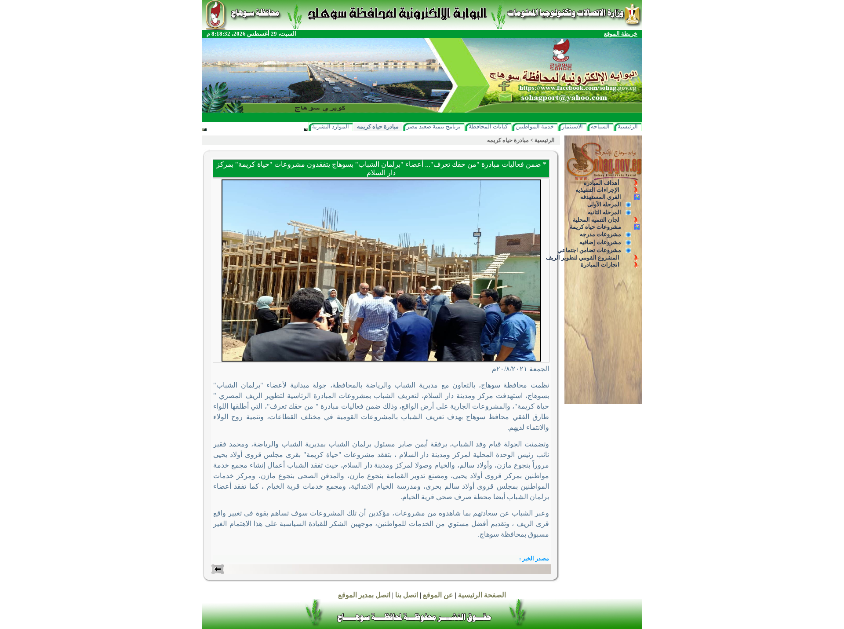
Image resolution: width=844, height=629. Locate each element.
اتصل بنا (406, 595)
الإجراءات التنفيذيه (597, 190)
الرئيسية (628, 126)
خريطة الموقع (620, 33)
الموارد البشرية (330, 126)
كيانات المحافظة (488, 126)
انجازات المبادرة (600, 264)
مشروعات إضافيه (600, 242)
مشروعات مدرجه (600, 234)
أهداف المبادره (601, 182)
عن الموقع (438, 595)
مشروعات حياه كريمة (595, 226)
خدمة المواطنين (535, 126)
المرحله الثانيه (604, 212)
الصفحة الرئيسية (482, 595)
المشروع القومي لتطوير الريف (582, 257)
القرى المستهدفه (600, 197)
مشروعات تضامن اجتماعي (589, 250)
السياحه (600, 126)
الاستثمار (572, 126)
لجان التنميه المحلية (596, 219)
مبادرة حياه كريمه (378, 126)
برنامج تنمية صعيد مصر (434, 126)
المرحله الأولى (604, 204)
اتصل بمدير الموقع (364, 595)
